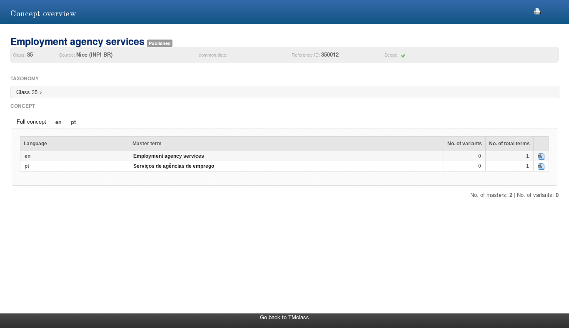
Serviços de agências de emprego (173, 166)
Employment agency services (168, 156)
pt (73, 122)
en (58, 122)
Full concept (31, 121)
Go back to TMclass (284, 317)
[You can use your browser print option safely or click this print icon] (537, 10)
